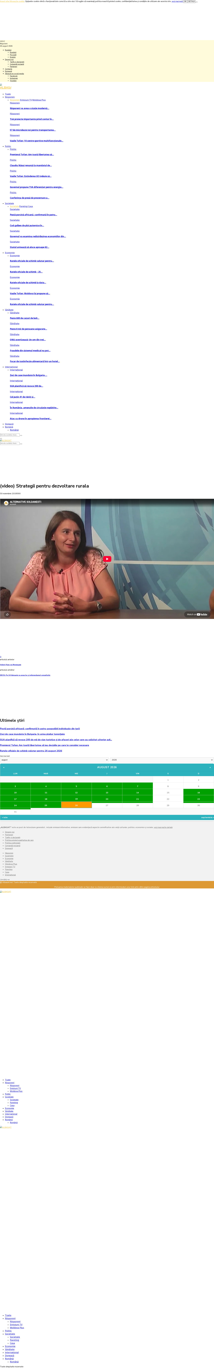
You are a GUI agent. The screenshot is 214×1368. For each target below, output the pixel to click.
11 (46, 792)
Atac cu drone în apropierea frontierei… (30, 418)
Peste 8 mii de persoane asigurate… (28, 328)
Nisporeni (10, 96)
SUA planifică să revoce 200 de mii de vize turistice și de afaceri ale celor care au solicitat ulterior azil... (56, 739)
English (13, 57)
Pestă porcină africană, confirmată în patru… (33, 214)
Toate (8, 94)
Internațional (11, 366)
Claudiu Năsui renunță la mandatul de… (31, 165)
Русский (13, 55)
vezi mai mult (177, 1)
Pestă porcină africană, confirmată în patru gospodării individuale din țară (40, 728)
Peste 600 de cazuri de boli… (24, 318)
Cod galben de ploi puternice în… (27, 225)
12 (76, 792)
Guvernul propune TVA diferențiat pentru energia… (36, 187)
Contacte (8, 69)
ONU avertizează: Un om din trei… (28, 339)
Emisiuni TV (10, 866)
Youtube (13, 81)
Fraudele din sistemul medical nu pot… (30, 350)
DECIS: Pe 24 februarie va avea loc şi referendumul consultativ (25, 675)
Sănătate (9, 309)
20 (107, 799)
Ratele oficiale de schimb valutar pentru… (32, 260)
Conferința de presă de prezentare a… (29, 197)
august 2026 (107, 767)
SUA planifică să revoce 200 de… (26, 386)
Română (8, 50)
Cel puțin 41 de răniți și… (22, 396)
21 (137, 799)
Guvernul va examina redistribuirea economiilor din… (38, 236)
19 (76, 799)
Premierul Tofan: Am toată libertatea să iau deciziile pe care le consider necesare (44, 745)
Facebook (13, 76)
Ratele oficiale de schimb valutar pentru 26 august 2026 (31, 750)
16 (198, 792)
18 (46, 799)
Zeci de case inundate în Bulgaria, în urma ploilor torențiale (32, 734)
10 (15, 792)
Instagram (14, 78)
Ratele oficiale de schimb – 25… (26, 271)
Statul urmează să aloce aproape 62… (29, 247)
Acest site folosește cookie (12, 1)
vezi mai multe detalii (163, 827)
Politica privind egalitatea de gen (19, 840)
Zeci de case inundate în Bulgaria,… (28, 375)
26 (76, 805)
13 (107, 792)
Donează (8, 71)
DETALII (191, 1)
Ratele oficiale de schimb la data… (28, 282)
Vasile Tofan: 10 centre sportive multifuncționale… (36, 140)
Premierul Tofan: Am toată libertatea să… (32, 154)
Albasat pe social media (14, 73)
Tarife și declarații (17, 62)
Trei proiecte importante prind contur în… (32, 119)
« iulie (5, 817)
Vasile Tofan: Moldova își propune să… (30, 293)
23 (198, 799)
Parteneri (13, 66)
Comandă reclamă (17, 64)
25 (46, 805)
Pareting (8, 869)
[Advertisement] (107, 21)
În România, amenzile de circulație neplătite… (34, 407)
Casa (7, 872)
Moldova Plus (11, 864)
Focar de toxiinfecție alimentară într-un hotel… (35, 361)
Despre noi (9, 59)
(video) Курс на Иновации (10, 665)
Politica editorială (12, 843)
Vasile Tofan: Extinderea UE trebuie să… (31, 176)
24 (15, 805)
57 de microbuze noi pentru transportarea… (33, 130)
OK (185, 1)
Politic (8, 146)
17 (15, 799)
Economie (10, 252)
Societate (9, 203)
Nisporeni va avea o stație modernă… (29, 108)
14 (137, 792)
